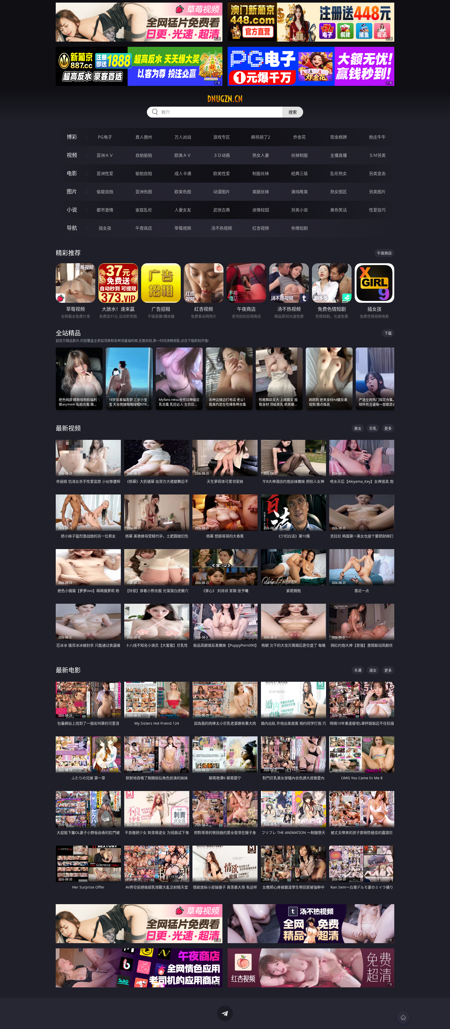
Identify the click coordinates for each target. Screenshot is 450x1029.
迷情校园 (260, 210)
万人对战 (182, 137)
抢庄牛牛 (377, 137)
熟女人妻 (260, 155)
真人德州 (143, 137)
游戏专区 (221, 137)
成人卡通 (182, 173)
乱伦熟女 (338, 173)
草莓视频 (182, 228)
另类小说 (299, 210)
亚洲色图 (143, 192)
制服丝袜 (260, 173)
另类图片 (377, 192)
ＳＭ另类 (377, 155)
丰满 (357, 670)
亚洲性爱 (105, 173)
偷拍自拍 (143, 173)
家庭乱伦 (143, 210)
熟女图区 (338, 192)
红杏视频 (260, 228)
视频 (72, 155)
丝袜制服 (299, 155)
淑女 (373, 670)
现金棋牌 (338, 137)
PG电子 (105, 137)
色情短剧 (299, 228)
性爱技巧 (377, 210)
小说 (72, 209)
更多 (388, 428)
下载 (388, 333)
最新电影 (68, 670)
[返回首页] (403, 1017)
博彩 (72, 136)
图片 (72, 191)
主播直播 (338, 155)
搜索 (293, 112)
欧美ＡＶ (182, 155)
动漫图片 (221, 192)
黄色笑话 (338, 210)
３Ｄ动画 (221, 155)
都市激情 (105, 210)
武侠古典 (221, 210)
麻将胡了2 (260, 137)
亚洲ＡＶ (105, 155)
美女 (357, 428)
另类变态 (377, 173)
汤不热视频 (221, 228)
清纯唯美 (299, 192)
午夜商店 (143, 228)
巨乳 (373, 428)
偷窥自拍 (105, 192)
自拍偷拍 (143, 155)
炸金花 (299, 137)
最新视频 (68, 428)
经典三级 (299, 173)
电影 (72, 173)
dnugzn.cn (225, 99)
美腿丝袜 (260, 192)
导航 (72, 227)
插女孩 (105, 228)
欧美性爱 (221, 173)
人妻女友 (182, 210)
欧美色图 (182, 192)
